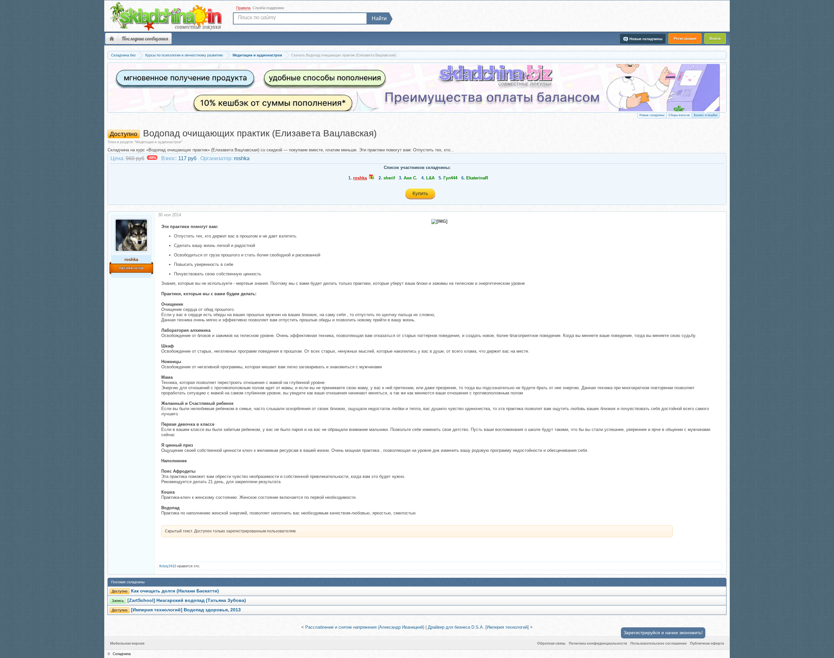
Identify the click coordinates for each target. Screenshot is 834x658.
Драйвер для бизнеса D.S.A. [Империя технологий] (478, 627)
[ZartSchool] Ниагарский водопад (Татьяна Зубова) (186, 600)
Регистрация (685, 38)
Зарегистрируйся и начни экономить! (663, 632)
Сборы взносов (679, 115)
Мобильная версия (127, 643)
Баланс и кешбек (705, 115)
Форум (111, 38)
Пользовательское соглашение (658, 643)
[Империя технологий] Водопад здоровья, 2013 (186, 609)
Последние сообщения (145, 38)
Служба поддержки (268, 8)
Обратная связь (551, 643)
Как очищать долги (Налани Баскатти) (175, 591)
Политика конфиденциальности (598, 643)
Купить (420, 193)
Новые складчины (652, 115)
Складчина (122, 654)
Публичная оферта (707, 643)
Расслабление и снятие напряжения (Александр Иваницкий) (364, 627)
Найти (379, 18)
